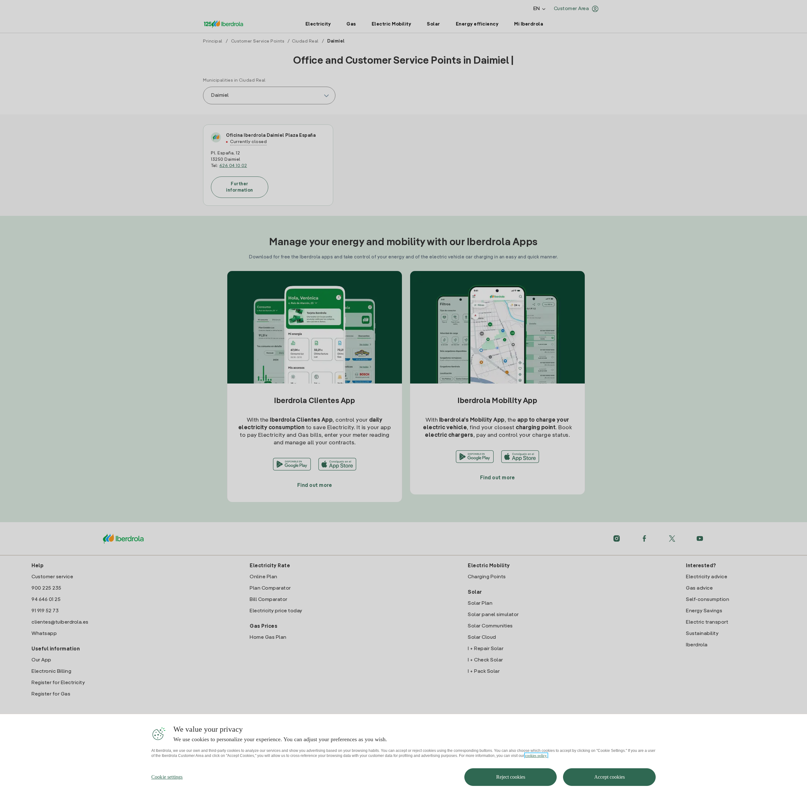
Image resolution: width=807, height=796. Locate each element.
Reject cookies (510, 777)
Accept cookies (609, 777)
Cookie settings (167, 777)
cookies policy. (536, 755)
